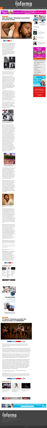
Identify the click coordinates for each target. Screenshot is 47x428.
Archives (42, 426)
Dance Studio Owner (26, 8)
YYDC (15, 376)
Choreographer (11, 251)
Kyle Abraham (4, 256)
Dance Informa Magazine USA (28, 426)
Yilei (12, 260)
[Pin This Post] (9, 40)
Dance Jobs (36, 74)
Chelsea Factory (22, 373)
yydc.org (14, 370)
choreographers (5, 252)
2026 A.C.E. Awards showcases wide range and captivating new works (4, 273)
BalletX (17, 373)
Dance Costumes (37, 67)
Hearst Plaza (10, 254)
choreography (11, 252)
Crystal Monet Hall (9, 253)
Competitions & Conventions (39, 60)
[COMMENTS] (13, 40)
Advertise (38, 8)
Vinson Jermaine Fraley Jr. (6, 260)
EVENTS (9, 8)
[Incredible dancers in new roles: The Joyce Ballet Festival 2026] (13, 269)
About (34, 426)
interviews (12, 375)
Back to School (37, 63)
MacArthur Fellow (7, 257)
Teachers (36, 69)
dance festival (4, 254)
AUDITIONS (5, 8)
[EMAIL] (11, 40)
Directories (26, 427)
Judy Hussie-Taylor (5, 255)
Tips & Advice (19, 8)
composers (4, 253)
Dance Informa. (11, 249)
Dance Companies (37, 72)
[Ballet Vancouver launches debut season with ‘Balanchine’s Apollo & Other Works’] (9, 269)
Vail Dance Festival (10, 259)
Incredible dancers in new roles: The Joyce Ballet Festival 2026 (13, 273)
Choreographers (37, 70)
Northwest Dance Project (18, 375)
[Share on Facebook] (4, 40)
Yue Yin (25, 375)
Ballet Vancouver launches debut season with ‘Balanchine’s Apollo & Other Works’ (9, 274)
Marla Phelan (11, 258)
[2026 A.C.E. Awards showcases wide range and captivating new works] (4, 269)
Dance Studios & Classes (38, 62)
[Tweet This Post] (6, 40)
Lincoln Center (9, 256)
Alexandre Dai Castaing (12, 373)
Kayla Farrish (11, 255)
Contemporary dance (26, 374)
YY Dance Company (11, 376)
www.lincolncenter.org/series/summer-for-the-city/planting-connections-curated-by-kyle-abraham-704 (8, 246)
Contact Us (33, 8)
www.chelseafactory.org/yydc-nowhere (8, 371)
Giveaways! (13, 8)
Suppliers (36, 65)
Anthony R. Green (5, 251)
